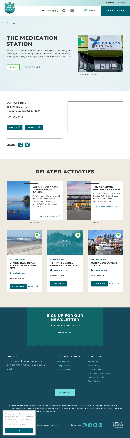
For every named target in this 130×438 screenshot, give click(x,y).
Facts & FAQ (93, 366)
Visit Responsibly (96, 369)
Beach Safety (94, 381)
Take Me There (64, 332)
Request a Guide (115, 11)
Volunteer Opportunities (99, 373)
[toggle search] (64, 11)
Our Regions (63, 362)
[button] (20, 145)
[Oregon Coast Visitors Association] (9, 7)
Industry (121, 3)
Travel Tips (93, 362)
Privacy (57, 425)
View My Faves (31, 67)
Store (92, 11)
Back (14, 23)
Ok (19, 431)
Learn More (18, 286)
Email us (10, 369)
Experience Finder (96, 377)
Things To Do (63, 366)
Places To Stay (64, 369)
